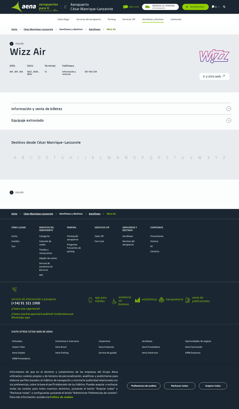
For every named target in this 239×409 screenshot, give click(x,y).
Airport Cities (18, 347)
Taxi (13, 246)
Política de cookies (61, 397)
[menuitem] (63, 19)
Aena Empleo (18, 352)
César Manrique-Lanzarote (38, 29)
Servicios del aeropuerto (88, 19)
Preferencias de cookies (143, 385)
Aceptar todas (213, 385)
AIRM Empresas (193, 352)
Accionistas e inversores (67, 341)
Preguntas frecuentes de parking (74, 248)
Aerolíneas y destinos (153, 19)
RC (151, 246)
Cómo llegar (63, 19)
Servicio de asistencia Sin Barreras (46, 266)
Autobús (15, 241)
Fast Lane (99, 241)
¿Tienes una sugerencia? (25, 308)
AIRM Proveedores (21, 358)
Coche (14, 236)
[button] (65, 7)
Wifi (41, 275)
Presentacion (156, 236)
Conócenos (176, 19)
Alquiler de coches (48, 258)
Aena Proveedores (151, 347)
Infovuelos (17, 341)
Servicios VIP (128, 19)
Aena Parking (61, 352)
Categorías (44, 236)
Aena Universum (150, 352)
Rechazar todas (179, 385)
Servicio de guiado (108, 352)
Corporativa (104, 341)
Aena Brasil (60, 347)
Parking (111, 19)
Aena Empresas (106, 347)
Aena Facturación (193, 347)
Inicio (14, 29)
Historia (154, 241)
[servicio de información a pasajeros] (48, 291)
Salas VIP (99, 236)
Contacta (154, 251)
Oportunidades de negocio (198, 341)
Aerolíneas (94, 29)
